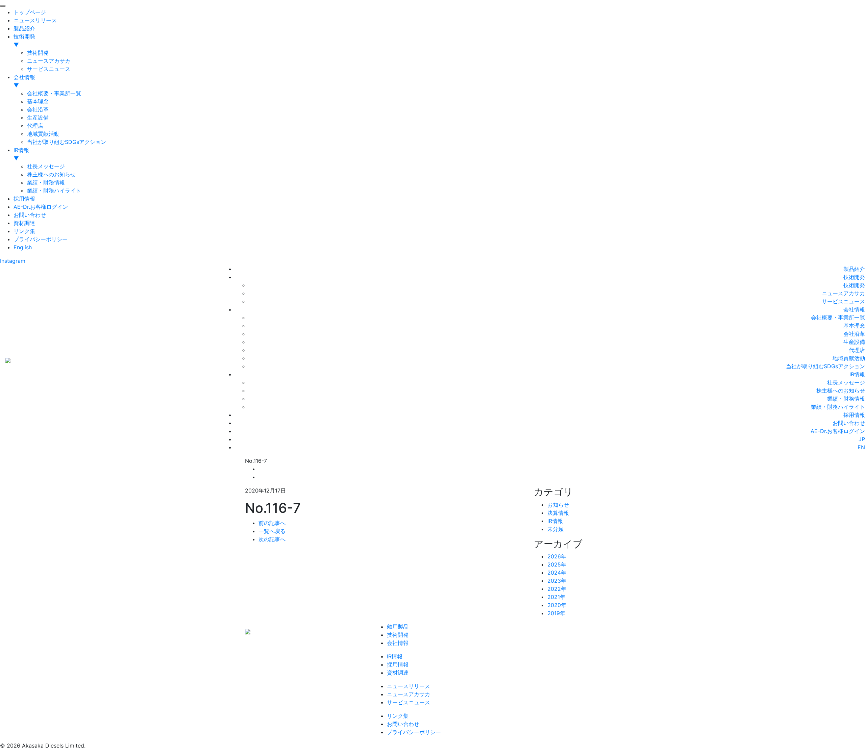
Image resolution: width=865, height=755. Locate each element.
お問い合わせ (849, 423)
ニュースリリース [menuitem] (35, 20)
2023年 (556, 580)
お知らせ (558, 504)
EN (861, 447)
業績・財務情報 (846, 398)
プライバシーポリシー (414, 732)
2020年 (556, 605)
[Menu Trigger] (2, 6)
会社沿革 (854, 333)
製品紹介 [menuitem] (24, 28)
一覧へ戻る (272, 531)
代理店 (857, 350)
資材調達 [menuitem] (24, 223)
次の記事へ (272, 539)
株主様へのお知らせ (840, 390)
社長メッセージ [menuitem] (46, 166)
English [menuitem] (23, 247)
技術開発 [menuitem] (24, 40)
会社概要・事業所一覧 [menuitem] (54, 93)
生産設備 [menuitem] (38, 117)
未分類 (555, 529)
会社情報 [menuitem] (24, 81)
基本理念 (854, 325)
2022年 (556, 588)
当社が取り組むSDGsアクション (825, 366)
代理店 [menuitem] (35, 125)
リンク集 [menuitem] (24, 231)
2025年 (556, 564)
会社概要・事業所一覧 (838, 317)
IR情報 (857, 374)
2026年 (556, 556)
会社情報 (854, 309)
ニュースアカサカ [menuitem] (48, 60)
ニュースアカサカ (843, 293)
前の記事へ (272, 523)
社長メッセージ (846, 382)
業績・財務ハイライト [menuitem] (54, 190)
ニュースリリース (408, 686)
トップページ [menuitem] (30, 12)
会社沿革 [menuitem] (38, 109)
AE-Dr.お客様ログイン (838, 431)
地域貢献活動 (849, 358)
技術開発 (854, 277)
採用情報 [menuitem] (24, 198)
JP (862, 439)
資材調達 (398, 672)
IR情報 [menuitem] (21, 154)
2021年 (556, 597)
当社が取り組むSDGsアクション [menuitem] (66, 142)
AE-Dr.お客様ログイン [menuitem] (41, 206)
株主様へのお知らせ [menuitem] (51, 174)
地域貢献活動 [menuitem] (43, 133)
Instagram (12, 260)
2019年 (556, 613)
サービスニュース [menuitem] (48, 69)
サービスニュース (843, 301)
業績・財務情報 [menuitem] (46, 182)
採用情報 (854, 414)
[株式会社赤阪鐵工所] (7, 359)
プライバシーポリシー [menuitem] (41, 239)
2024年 (556, 572)
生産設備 (854, 341)
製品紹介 (854, 269)
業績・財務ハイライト (838, 406)
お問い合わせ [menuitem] (30, 214)
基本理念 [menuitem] (38, 101)
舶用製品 (398, 626)
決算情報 (558, 512)
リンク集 (398, 715)
